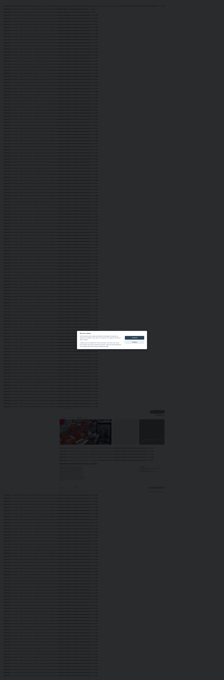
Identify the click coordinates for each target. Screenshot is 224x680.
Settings (134, 342)
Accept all (134, 337)
